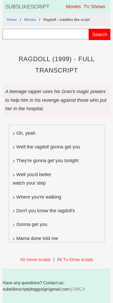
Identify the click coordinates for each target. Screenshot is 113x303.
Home (12, 19)
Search (99, 34)
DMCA (79, 289)
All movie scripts (35, 259)
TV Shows (94, 6)
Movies (73, 6)
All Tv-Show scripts (75, 259)
